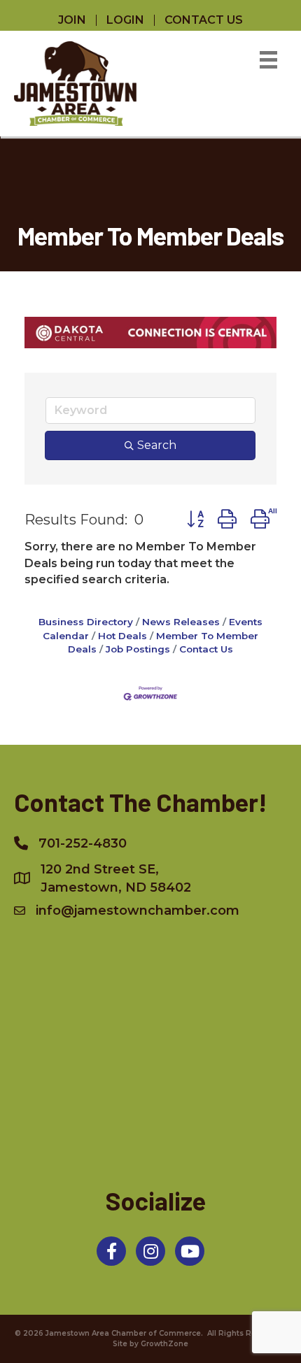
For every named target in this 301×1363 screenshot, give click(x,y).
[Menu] (268, 59)
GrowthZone (164, 1343)
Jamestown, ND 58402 (116, 878)
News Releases (181, 621)
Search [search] (156, 445)
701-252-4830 (82, 843)
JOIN (72, 20)
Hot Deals (122, 635)
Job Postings (138, 649)
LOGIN (125, 20)
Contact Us (206, 649)
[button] (195, 519)
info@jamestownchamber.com (137, 910)
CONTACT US (203, 20)
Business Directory (85, 621)
